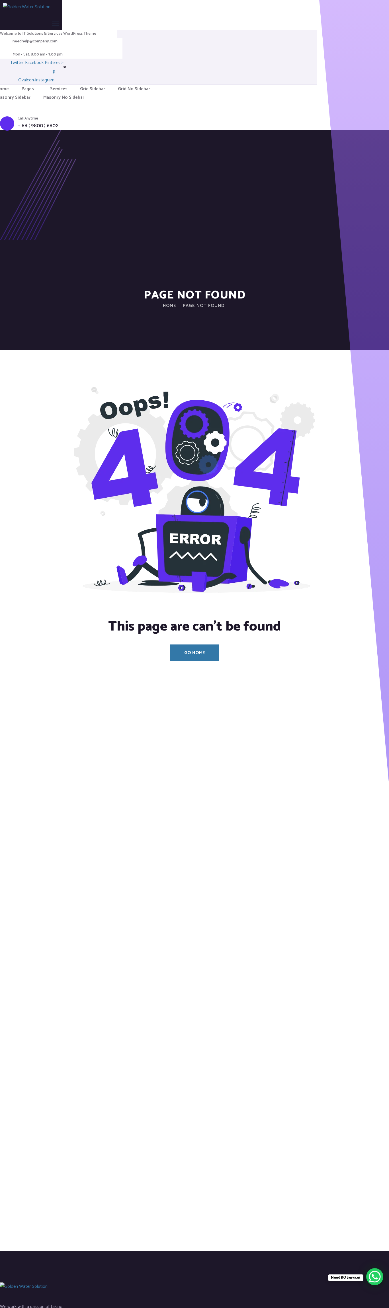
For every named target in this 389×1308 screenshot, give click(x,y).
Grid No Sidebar (134, 89)
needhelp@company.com (35, 41)
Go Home (194, 653)
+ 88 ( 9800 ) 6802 (38, 125)
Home (169, 306)
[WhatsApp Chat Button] (374, 1276)
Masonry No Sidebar (63, 97)
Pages (28, 89)
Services (58, 89)
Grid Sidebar (92, 89)
